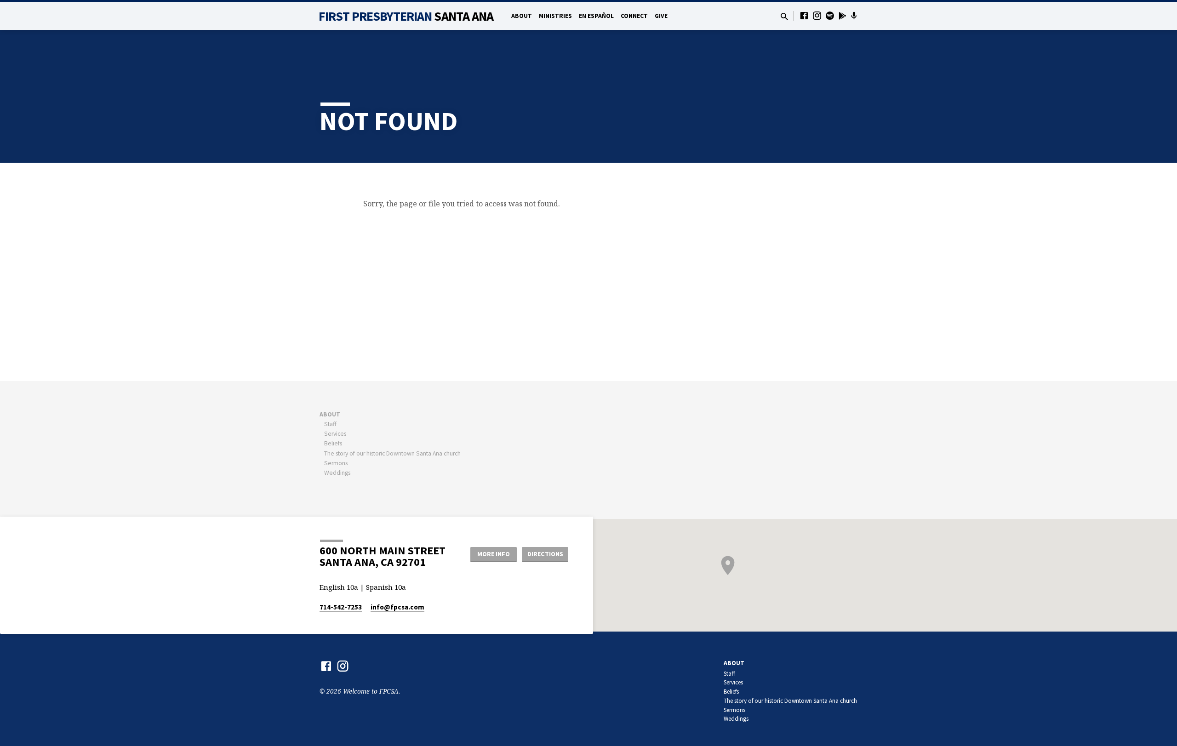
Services (335, 434)
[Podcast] (854, 15)
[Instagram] (817, 15)
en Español (596, 16)
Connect (634, 16)
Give (661, 16)
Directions (545, 554)
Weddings (337, 473)
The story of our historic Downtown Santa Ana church (392, 453)
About (521, 16)
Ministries (555, 16)
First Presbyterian (406, 16)
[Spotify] (830, 15)
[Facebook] (804, 15)
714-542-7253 (341, 607)
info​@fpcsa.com (397, 607)
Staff (330, 424)
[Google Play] (842, 15)
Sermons (336, 463)
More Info (493, 554)
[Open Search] (784, 16)
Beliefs (333, 443)
